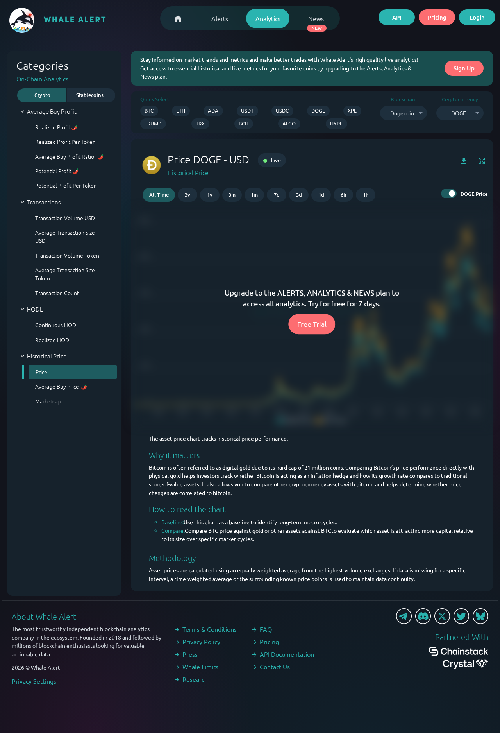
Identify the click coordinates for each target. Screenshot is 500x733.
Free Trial (312, 324)
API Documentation (287, 654)
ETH (180, 110)
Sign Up (464, 68)
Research (195, 679)
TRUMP (153, 123)
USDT (247, 110)
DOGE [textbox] (458, 112)
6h (343, 194)
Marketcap (48, 401)
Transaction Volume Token (67, 255)
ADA (213, 110)
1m (254, 194)
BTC (149, 110)
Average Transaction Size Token (65, 274)
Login (477, 17)
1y (209, 194)
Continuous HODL (57, 325)
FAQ (266, 629)
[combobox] (403, 113)
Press (190, 654)
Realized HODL (53, 340)
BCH (243, 123)
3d (299, 194)
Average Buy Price (57, 386)
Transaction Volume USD (65, 218)
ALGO (289, 123)
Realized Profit (52, 127)
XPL (352, 110)
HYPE (336, 123)
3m (232, 194)
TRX (200, 123)
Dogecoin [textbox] (402, 112)
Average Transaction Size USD (65, 236)
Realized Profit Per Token (65, 141)
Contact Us (275, 666)
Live (275, 160)
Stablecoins (90, 95)
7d (277, 194)
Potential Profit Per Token (66, 185)
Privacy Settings (34, 681)
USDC (282, 110)
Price (41, 372)
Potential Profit (53, 171)
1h (366, 194)
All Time (159, 194)
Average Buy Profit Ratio (65, 156)
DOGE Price (474, 193)
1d (321, 194)
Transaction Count (57, 293)
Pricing (437, 17)
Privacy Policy (201, 641)
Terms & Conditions (209, 629)
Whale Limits (200, 666)
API (396, 17)
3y (187, 194)
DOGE (318, 110)
